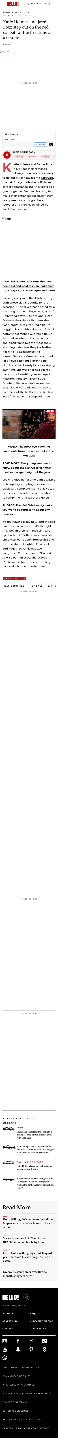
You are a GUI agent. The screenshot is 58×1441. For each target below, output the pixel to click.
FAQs (33, 1313)
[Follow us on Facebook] (22, 1341)
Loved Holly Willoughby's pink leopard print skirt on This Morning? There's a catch (27, 1257)
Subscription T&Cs (41, 1321)
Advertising (10, 1321)
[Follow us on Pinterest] (35, 1349)
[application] (29, 424)
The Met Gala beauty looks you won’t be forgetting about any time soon (27, 510)
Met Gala (47, 177)
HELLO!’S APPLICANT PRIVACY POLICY (23, 1419)
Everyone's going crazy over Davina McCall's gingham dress (25, 1274)
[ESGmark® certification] (24, 1297)
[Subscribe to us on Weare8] (49, 1349)
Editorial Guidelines (15, 1411)
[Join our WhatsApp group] (9, 1357)
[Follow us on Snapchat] (22, 1349)
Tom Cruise (40, 539)
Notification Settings (38, 1393)
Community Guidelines (16, 1376)
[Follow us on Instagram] (9, 1341)
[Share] (51, 144)
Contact (7, 1328)
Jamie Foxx (44, 164)
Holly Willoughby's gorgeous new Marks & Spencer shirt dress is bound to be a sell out (28, 1223)
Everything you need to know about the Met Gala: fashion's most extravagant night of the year (27, 468)
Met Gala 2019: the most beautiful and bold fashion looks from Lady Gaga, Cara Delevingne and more (28, 286)
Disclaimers (9, 1367)
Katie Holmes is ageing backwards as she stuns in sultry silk (34, 1167)
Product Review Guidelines (33, 1428)
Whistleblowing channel (18, 1385)
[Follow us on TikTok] (49, 1341)
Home (7, 12)
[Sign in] (49, 3)
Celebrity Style (15, 15)
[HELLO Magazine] (13, 3)
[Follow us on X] (35, 1341)
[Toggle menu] (4, 4)
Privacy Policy (11, 1393)
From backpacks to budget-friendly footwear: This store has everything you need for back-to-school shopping (36, 1149)
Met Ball (36, 586)
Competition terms (14, 1402)
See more (8, 1123)
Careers (7, 1428)
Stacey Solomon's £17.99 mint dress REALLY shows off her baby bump (24, 1240)
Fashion (21, 12)
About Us (8, 1313)
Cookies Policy (30, 1367)
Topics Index (38, 1328)
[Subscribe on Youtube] (9, 1349)
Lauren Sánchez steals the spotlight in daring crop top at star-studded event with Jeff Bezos (34, 1134)
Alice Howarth (11, 134)
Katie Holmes (22, 164)
